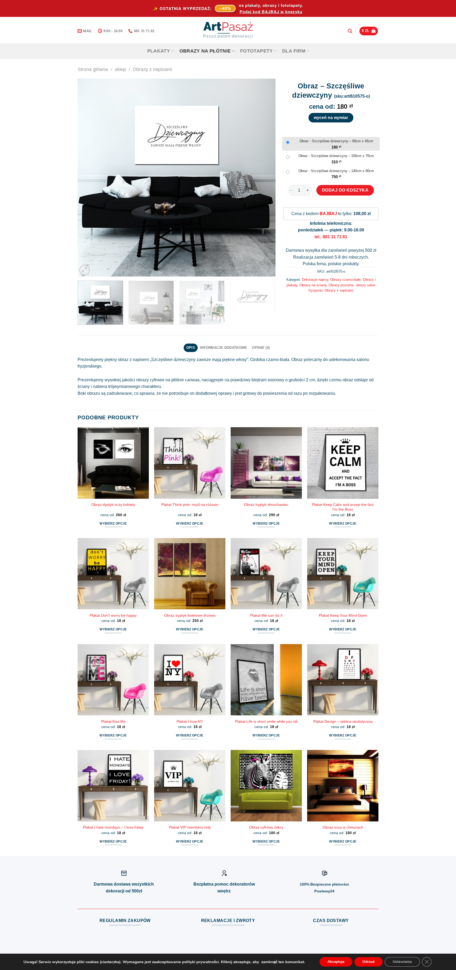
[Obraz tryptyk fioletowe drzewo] (189, 573)
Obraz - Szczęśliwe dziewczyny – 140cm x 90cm (336, 171)
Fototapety (256, 51)
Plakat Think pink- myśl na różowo (189, 504)
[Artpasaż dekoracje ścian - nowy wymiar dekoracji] (228, 30)
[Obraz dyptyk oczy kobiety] (113, 462)
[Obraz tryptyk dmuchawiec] (266, 462)
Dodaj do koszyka (345, 190)
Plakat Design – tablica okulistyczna (343, 721)
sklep (120, 69)
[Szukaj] (350, 31)
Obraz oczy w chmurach (343, 827)
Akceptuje (335, 961)
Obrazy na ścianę (313, 285)
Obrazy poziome (341, 285)
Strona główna (93, 69)
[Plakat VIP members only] (189, 785)
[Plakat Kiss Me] (113, 679)
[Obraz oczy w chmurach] (342, 785)
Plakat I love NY (190, 721)
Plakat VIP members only (190, 827)
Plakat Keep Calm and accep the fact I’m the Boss (343, 507)
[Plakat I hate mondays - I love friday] (113, 785)
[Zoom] (84, 270)
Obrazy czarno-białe (345, 280)
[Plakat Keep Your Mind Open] (342, 573)
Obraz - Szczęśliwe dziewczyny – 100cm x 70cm (336, 156)
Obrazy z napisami (152, 69)
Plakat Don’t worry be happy (113, 615)
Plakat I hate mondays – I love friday (113, 827)
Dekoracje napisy (315, 280)
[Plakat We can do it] (266, 573)
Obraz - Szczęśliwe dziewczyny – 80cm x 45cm (336, 141)
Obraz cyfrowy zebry (266, 827)
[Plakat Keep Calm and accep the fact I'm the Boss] (342, 462)
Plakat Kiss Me (113, 721)
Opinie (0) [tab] (261, 348)
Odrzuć (368, 961)
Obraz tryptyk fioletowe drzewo (190, 615)
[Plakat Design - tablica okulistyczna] (342, 679)
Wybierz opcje (113, 523)
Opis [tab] (190, 348)
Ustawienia (402, 961)
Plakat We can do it (266, 615)
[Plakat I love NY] (189, 679)
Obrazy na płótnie (205, 51)
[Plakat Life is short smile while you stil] (266, 679)
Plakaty (158, 51)
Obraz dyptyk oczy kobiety (113, 504)
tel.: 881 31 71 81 (331, 237)
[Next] (265, 177)
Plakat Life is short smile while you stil (266, 721)
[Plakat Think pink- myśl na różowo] (189, 462)
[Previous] (88, 177)
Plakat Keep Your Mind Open (343, 615)
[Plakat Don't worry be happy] (113, 573)
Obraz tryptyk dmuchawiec (266, 504)
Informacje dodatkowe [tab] (223, 348)
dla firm (293, 51)
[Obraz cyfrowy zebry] (266, 785)
